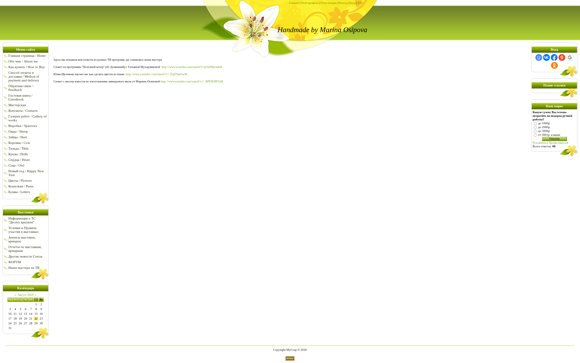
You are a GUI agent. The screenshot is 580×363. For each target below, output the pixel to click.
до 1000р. (544, 123)
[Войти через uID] (538, 57)
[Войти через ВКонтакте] (546, 57)
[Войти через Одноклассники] (554, 65)
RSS (360, 3)
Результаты (540, 142)
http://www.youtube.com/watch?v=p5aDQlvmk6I (192, 67)
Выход (342, 3)
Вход (352, 3)
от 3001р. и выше (549, 134)
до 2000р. (544, 127)
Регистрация (328, 3)
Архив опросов (558, 142)
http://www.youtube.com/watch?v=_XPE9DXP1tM (192, 81)
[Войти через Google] (569, 57)
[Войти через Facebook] (554, 57)
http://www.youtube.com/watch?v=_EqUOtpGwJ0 (156, 74)
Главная (294, 3)
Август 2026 (26, 294)
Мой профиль (309, 3)
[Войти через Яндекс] (561, 57)
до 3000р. (544, 131)
